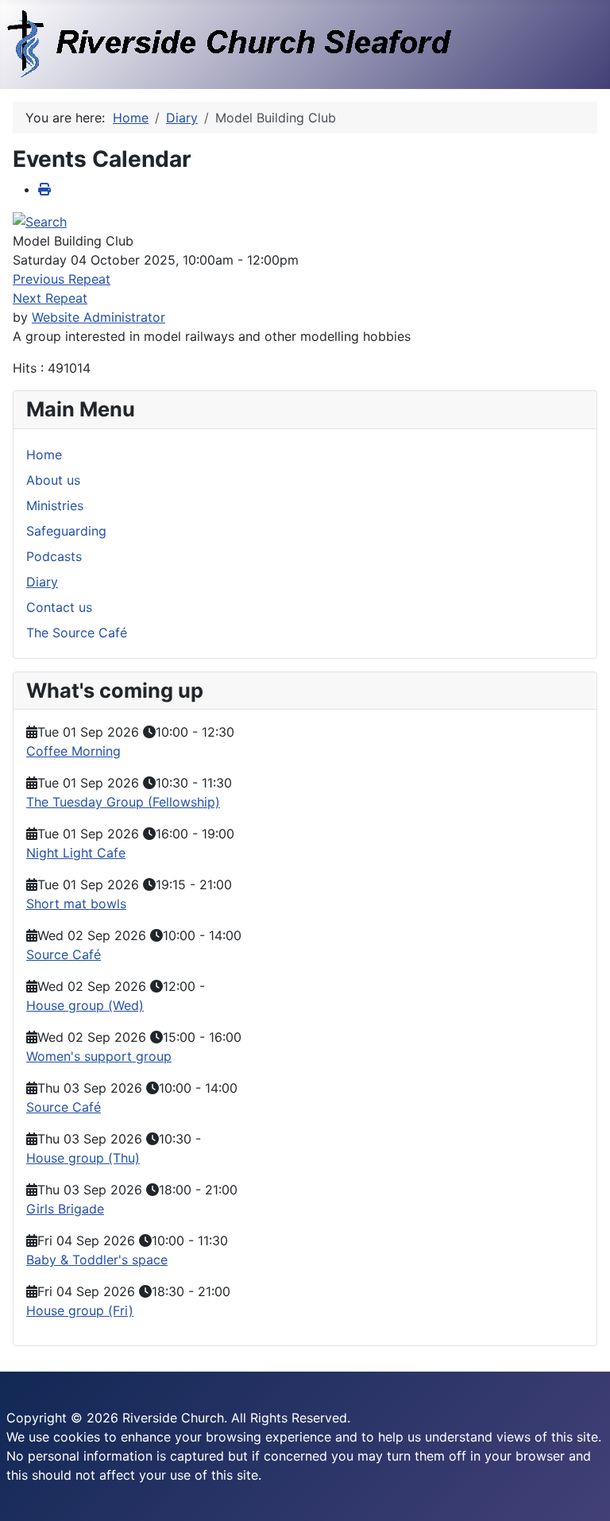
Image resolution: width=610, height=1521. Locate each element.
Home (44, 454)
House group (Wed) (85, 1005)
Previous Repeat (61, 279)
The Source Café (76, 633)
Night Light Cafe (75, 853)
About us (53, 480)
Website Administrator (98, 317)
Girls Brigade (65, 1209)
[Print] (44, 189)
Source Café (63, 954)
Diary (42, 582)
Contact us (59, 607)
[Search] (40, 221)
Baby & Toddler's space (97, 1260)
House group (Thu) (83, 1158)
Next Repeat (50, 298)
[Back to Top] (582, 1491)
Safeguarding (66, 531)
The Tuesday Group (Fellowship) (123, 802)
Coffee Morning (73, 751)
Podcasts (54, 556)
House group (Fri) (79, 1310)
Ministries (54, 505)
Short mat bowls (76, 903)
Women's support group (99, 1056)
